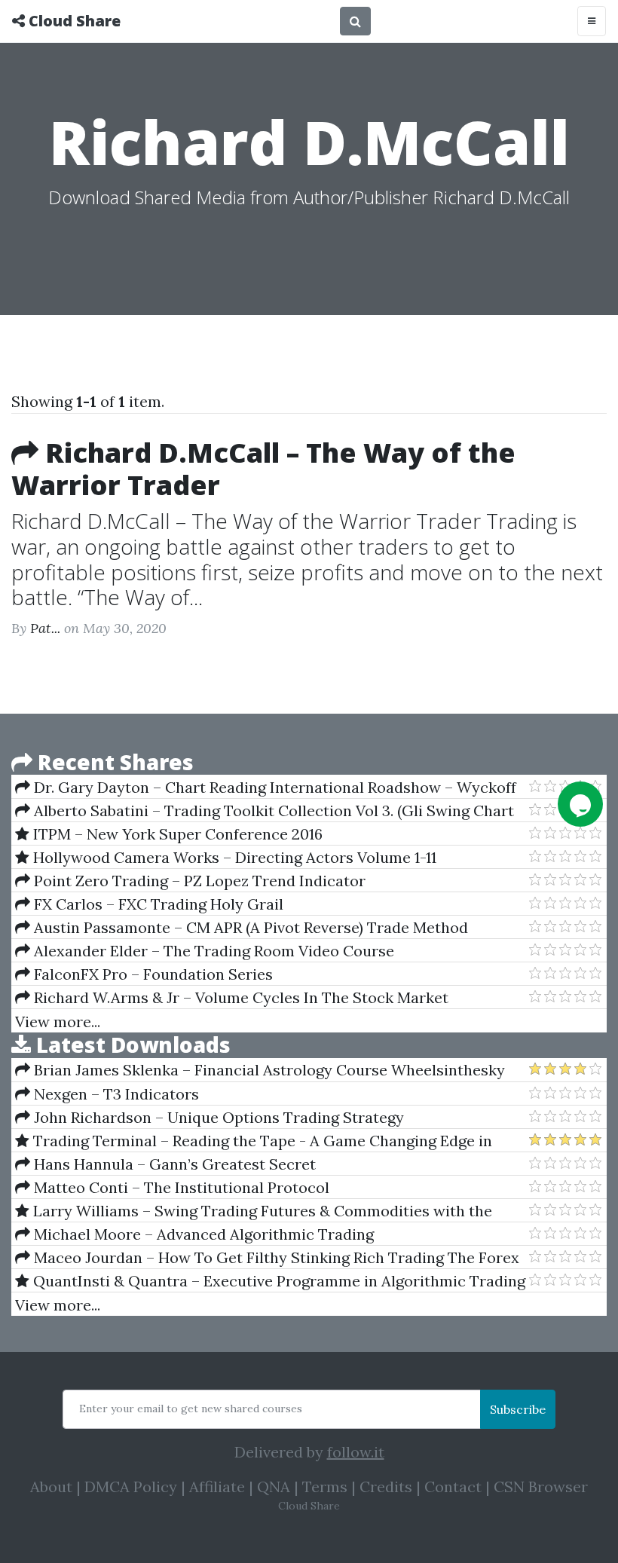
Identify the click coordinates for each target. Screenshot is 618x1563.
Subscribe (518, 1409)
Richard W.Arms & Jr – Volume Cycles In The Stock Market (239, 997)
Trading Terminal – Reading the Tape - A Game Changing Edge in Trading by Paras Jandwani (253, 1141)
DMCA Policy (130, 1486)
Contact (453, 1486)
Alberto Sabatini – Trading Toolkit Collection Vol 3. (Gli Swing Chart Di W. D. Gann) (264, 811)
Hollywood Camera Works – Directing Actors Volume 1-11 (232, 857)
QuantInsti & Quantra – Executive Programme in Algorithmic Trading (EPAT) (270, 1281)
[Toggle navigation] (591, 21)
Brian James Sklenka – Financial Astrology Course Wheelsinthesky (267, 1069)
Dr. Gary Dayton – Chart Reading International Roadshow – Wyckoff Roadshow (265, 787)
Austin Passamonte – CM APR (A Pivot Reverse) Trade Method (249, 927)
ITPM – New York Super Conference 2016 (176, 833)
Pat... (45, 628)
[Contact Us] (580, 804)
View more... (57, 1021)
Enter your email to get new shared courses (190, 1408)
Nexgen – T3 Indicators (114, 1093)
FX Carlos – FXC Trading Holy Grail (156, 904)
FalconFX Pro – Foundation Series (151, 974)
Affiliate (217, 1486)
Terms (324, 1486)
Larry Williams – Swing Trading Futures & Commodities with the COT (253, 1211)
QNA (273, 1486)
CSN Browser (541, 1486)
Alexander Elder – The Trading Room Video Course (212, 950)
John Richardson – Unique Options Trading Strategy (217, 1117)
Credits (385, 1486)
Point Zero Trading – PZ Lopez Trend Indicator (198, 880)
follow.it (355, 1451)
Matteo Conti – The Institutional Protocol (179, 1187)
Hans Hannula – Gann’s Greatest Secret (173, 1164)
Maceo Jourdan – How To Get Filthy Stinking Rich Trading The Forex (274, 1257)
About (51, 1486)
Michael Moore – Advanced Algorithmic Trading (202, 1234)
